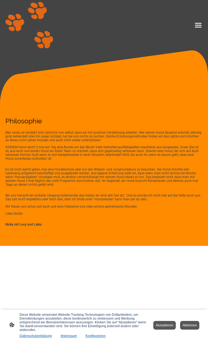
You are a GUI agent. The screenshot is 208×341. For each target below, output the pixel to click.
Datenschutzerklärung (36, 336)
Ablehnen (190, 325)
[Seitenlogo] (29, 25)
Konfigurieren (96, 336)
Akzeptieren (164, 325)
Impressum (69, 336)
